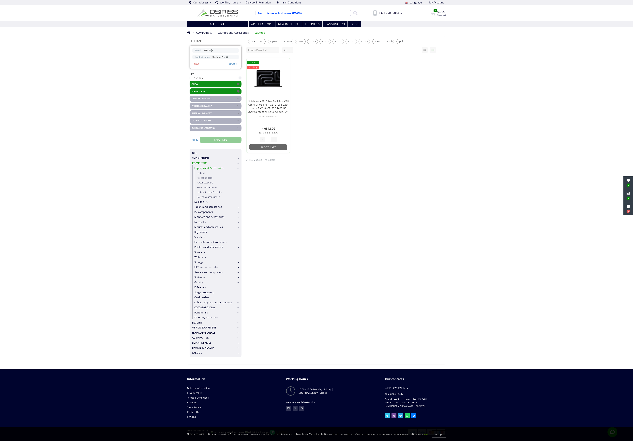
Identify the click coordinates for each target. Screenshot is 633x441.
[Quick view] (284, 73)
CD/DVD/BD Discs (205, 307)
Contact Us (193, 412)
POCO (355, 24)
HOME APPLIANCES (204, 332)
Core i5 (300, 41)
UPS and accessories (206, 267)
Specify (233, 63)
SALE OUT (198, 352)
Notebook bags (204, 177)
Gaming (199, 282)
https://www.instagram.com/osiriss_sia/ (295, 408)
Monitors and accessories (209, 216)
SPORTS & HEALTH (203, 347)
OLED (377, 41)
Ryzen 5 (351, 41)
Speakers (199, 237)
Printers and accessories (208, 247)
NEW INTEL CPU (288, 24)
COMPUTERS (204, 32)
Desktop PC (201, 201)
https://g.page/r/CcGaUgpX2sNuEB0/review (301, 408)
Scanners (199, 252)
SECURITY (198, 322)
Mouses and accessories (208, 227)
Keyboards (200, 232)
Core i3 (312, 41)
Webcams (200, 257)
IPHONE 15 (312, 24)
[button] (228, 2)
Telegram (400, 415)
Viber (394, 415)
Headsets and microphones (210, 242)
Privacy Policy (194, 392)
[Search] (354, 13)
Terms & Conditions (289, 2)
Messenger (413, 415)
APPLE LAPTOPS (261, 24)
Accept (438, 434)
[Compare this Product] (284, 68)
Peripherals (201, 312)
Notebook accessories (208, 196)
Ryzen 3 (364, 41)
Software (199, 277)
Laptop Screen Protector (209, 192)
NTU (194, 153)
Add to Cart (268, 147)
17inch (389, 41)
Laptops (260, 32)
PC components (203, 211)
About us (192, 402)
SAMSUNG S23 (335, 24)
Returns (191, 416)
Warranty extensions (206, 317)
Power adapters (205, 182)
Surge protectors (204, 292)
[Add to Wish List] (284, 63)
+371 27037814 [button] (395, 388)
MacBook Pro (256, 41)
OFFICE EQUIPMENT (204, 327)
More (426, 434)
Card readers (202, 297)
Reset (197, 63)
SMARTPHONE (200, 158)
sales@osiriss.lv (394, 393)
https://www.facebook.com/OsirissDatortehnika (288, 408)
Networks (200, 222)
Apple (401, 41)
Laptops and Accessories (233, 32)
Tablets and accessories (208, 206)
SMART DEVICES (201, 342)
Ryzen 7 (338, 41)
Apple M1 (274, 41)
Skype (387, 415)
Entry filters (220, 139)
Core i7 (288, 41)
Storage (198, 262)
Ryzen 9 (325, 41)
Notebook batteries (207, 187)
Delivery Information (258, 2)
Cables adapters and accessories (213, 302)
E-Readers (200, 287)
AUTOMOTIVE (200, 337)
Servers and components (209, 272)
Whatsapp (407, 415)
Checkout (441, 15)
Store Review (194, 407)
